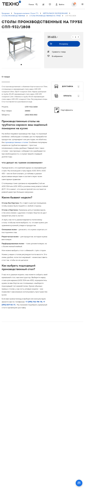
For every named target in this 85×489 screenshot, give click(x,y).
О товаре (6, 77)
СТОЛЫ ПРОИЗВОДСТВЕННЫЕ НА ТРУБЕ (45, 16)
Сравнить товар (59, 52)
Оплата (71, 96)
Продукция (6, 13)
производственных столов (16, 142)
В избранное (57, 56)
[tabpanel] (21, 48)
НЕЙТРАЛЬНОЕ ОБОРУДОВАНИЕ (55, 13)
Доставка (70, 86)
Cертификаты (67, 110)
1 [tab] (21, 64)
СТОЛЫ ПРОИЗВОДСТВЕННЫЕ (13, 16)
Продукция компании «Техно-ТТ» (26, 13)
